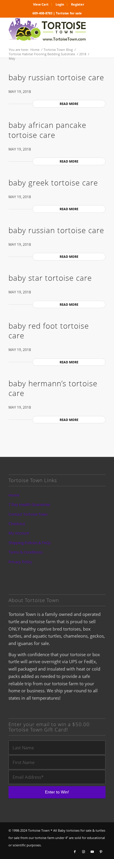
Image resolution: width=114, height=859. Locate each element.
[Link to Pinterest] (101, 851)
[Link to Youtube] (92, 851)
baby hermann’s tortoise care (52, 388)
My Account (18, 533)
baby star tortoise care (50, 278)
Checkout (16, 523)
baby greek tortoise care (53, 182)
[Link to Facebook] (74, 851)
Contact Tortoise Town (28, 514)
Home (13, 495)
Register (77, 4)
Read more (69, 103)
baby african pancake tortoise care (47, 130)
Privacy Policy (20, 561)
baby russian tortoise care (56, 77)
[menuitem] (41, 4)
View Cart (41, 4)
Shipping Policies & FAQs (29, 542)
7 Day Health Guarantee (29, 504)
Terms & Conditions (25, 552)
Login (60, 4)
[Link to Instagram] (83, 851)
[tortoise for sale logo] (47, 29)
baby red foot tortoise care (48, 330)
